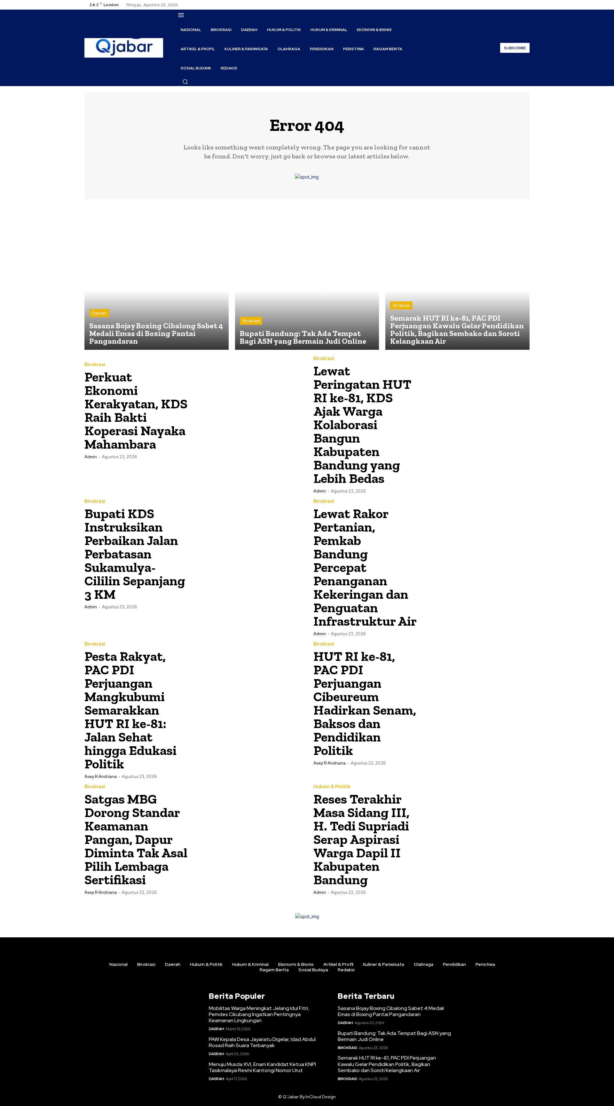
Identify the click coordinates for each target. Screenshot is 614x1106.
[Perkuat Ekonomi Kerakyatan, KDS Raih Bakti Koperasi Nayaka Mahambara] (247, 410)
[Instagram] (510, 5)
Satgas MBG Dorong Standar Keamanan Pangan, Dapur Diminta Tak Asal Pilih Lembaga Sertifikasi (135, 839)
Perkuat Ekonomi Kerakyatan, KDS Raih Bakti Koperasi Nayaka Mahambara (135, 410)
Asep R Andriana (100, 776)
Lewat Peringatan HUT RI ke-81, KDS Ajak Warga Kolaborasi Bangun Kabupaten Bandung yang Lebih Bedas (362, 424)
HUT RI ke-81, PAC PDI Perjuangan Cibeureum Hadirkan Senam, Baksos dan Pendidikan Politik (364, 703)
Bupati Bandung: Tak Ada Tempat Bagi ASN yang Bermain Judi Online (394, 1036)
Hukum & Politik (331, 786)
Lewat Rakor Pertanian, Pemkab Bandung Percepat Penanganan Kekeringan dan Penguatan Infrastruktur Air (365, 567)
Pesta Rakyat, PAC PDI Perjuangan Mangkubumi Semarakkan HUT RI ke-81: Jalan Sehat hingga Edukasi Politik (130, 710)
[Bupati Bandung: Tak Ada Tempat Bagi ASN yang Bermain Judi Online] (307, 278)
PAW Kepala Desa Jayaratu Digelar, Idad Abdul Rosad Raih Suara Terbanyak (262, 1042)
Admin (90, 457)
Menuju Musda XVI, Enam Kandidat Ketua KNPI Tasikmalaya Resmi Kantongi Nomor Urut (262, 1067)
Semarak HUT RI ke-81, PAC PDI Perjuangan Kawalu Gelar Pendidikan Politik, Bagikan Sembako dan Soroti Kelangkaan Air (387, 1063)
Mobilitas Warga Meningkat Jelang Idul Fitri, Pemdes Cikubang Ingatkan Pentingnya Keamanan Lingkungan (259, 1014)
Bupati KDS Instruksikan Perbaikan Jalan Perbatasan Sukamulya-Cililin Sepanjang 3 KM (134, 553)
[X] (518, 5)
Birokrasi (251, 321)
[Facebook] (503, 5)
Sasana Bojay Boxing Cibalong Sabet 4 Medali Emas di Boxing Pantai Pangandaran (391, 1011)
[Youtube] (526, 5)
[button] (185, 81)
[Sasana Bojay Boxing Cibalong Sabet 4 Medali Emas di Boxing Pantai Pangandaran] (156, 278)
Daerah (99, 313)
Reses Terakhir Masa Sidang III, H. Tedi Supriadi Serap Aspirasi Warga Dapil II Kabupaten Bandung (361, 839)
